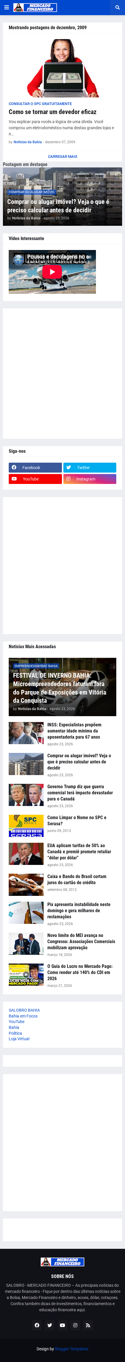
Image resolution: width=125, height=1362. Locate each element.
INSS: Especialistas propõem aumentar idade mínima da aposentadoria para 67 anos (74, 731)
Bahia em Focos (23, 1016)
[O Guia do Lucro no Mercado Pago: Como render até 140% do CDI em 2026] (26, 975)
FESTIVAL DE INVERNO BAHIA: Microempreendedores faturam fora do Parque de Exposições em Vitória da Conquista (59, 688)
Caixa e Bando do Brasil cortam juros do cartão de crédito (76, 879)
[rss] (88, 1325)
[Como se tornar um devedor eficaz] (62, 68)
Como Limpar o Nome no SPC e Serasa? (76, 820)
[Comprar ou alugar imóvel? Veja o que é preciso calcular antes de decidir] (26, 764)
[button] (6, 8)
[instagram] (75, 1325)
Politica (15, 1033)
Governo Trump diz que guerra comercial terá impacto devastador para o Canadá (80, 793)
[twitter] (50, 1325)
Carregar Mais (62, 156)
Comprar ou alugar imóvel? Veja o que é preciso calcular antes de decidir (58, 206)
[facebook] (37, 1325)
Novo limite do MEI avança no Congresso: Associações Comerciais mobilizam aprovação (81, 941)
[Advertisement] (62, 373)
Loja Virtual (19, 1038)
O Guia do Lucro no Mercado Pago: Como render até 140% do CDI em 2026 (79, 972)
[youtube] (62, 1325)
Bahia (14, 1027)
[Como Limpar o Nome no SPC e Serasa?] (26, 826)
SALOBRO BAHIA (24, 1010)
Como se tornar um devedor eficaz (53, 112)
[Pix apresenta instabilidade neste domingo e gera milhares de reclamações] (26, 913)
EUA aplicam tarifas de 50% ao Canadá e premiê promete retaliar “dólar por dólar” (79, 852)
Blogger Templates (71, 1349)
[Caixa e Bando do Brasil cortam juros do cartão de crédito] (26, 885)
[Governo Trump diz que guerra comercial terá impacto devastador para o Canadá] (26, 795)
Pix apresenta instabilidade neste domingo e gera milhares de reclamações (78, 910)
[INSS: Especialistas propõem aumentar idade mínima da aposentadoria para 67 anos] (26, 733)
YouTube (16, 1021)
